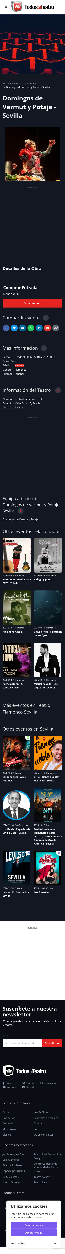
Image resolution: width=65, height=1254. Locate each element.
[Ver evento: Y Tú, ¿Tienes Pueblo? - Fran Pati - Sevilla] (48, 753)
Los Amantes (41, 892)
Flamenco (30, 83)
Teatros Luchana (12, 1165)
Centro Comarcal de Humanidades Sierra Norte (46, 1167)
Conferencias (21, 825)
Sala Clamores (11, 1159)
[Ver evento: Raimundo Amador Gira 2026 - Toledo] (17, 555)
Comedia (8, 1123)
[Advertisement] (32, 222)
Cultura (49, 888)
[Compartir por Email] (47, 328)
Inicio (6, 83)
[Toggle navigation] (6, 7)
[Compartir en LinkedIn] (22, 328)
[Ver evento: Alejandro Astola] (17, 607)
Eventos (16, 83)
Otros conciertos (43, 1134)
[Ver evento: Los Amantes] (47, 868)
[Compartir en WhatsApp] (30, 328)
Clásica (18, 888)
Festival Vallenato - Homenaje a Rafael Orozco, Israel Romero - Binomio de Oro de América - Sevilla (48, 836)
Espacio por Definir (14, 1171)
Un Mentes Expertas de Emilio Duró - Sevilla (16, 831)
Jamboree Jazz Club (14, 1154)
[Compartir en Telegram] (39, 328)
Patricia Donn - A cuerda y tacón (13, 685)
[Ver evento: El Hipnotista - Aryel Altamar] (16, 753)
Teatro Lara (40, 1182)
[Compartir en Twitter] (14, 328)
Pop (48, 825)
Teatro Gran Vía (12, 1182)
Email (6, 1035)
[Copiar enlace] (55, 328)
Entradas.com (32, 303)
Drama (38, 1123)
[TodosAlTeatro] (32, 7)
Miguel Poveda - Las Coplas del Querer (46, 685)
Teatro (18, 772)
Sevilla (19, 407)
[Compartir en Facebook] (6, 328)
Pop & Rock (9, 1118)
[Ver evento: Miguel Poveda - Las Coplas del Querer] (47, 660)
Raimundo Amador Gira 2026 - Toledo (17, 581)
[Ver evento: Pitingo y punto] (48, 555)
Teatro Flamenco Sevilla (29, 399)
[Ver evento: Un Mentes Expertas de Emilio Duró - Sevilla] (16, 805)
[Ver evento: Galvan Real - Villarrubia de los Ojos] (48, 607)
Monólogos (51, 772)
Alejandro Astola (12, 631)
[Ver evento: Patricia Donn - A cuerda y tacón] (17, 660)
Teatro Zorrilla (11, 1176)
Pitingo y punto (43, 579)
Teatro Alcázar (42, 1177)
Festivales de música (46, 1118)
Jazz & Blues (41, 1112)
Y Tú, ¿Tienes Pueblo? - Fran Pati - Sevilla (47, 778)
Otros (6, 1112)
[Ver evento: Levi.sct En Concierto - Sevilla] (16, 868)
